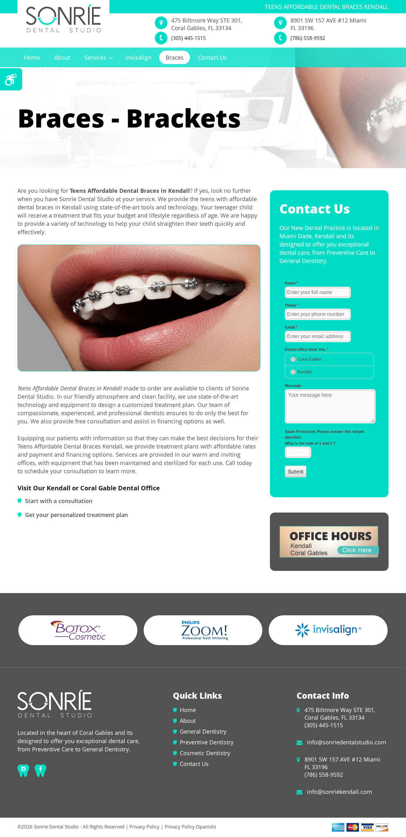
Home (32, 57)
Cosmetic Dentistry (205, 753)
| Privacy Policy (143, 826)
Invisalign (138, 57)
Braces (175, 57)
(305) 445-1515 (188, 38)
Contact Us (212, 57)
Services (96, 57)
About (62, 57)
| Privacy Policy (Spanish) (188, 826)
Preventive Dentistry (206, 742)
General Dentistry (203, 731)
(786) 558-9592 (308, 38)
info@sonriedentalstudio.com (346, 742)
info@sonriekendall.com (339, 791)
